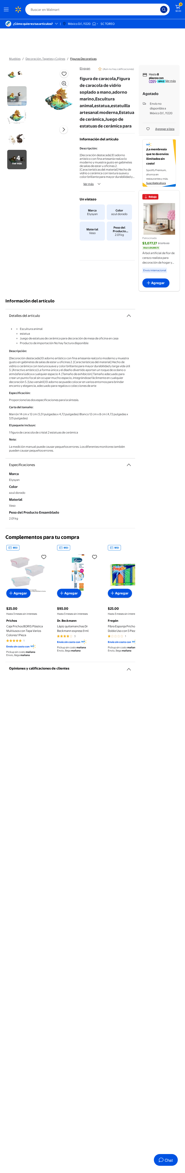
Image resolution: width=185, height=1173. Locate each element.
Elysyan (85, 68)
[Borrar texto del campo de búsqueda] (157, 9)
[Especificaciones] (129, 464)
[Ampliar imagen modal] (64, 83)
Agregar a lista (164, 129)
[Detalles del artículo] (129, 315)
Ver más (88, 184)
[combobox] (97, 9)
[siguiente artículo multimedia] (64, 129)
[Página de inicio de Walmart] (18, 9)
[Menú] (7, 9)
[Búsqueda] (163, 9)
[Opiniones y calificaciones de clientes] (129, 667)
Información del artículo (30, 301)
